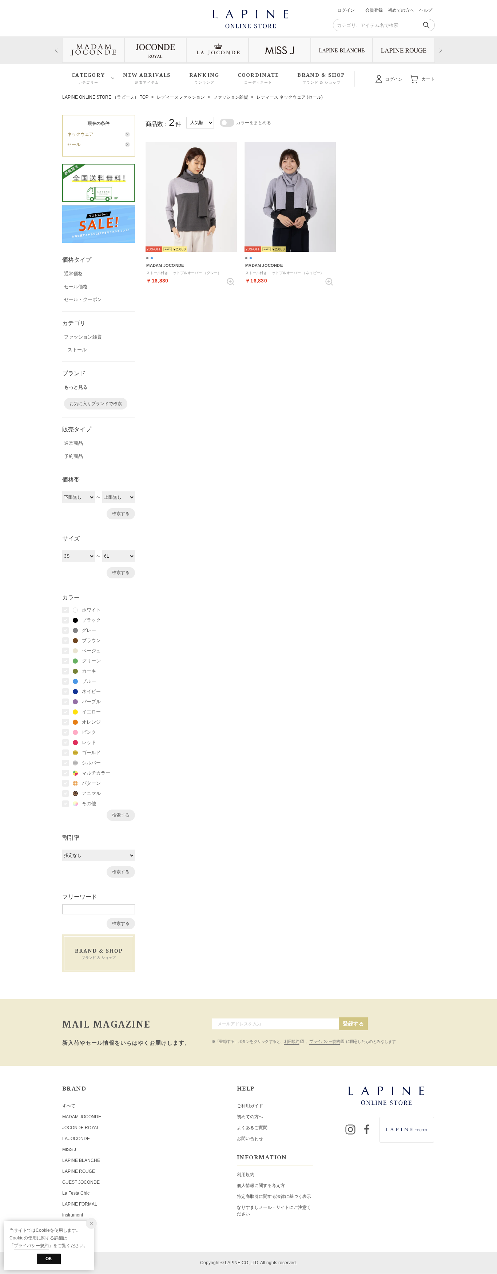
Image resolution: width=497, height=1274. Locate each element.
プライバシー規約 (324, 1041)
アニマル (91, 793)
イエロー (91, 712)
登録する (353, 1023)
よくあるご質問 (252, 1127)
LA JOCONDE (76, 1138)
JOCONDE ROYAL (80, 1127)
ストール (77, 349)
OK (48, 1258)
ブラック (91, 620)
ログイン (346, 10)
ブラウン (91, 640)
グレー (89, 630)
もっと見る (76, 387)
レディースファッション (181, 97)
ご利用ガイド (250, 1105)
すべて (68, 1105)
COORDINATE (258, 78)
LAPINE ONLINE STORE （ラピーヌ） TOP (105, 97)
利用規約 (291, 1041)
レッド (89, 742)
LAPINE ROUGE (78, 1171)
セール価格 (76, 286)
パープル (91, 701)
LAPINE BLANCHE (81, 1160)
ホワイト (91, 610)
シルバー (91, 762)
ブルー (89, 681)
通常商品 (73, 443)
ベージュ (91, 650)
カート (428, 78)
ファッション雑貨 (230, 97)
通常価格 (73, 273)
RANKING (204, 78)
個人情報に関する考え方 (261, 1185)
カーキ (89, 671)
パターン (91, 783)
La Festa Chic (76, 1193)
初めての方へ (401, 10)
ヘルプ (425, 10)
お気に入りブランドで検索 (95, 403)
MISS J (69, 1149)
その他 (89, 803)
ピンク (89, 732)
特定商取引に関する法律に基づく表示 (274, 1196)
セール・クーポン (83, 299)
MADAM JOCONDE (81, 1116)
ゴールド (91, 752)
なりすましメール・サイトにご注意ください (274, 1210)
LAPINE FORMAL (79, 1204)
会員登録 (374, 10)
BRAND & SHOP (321, 78)
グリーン (91, 661)
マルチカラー (96, 773)
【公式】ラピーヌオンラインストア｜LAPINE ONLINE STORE (250, 18)
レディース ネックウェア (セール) (290, 97)
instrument (72, 1215)
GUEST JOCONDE (81, 1182)
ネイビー (91, 691)
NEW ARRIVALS (147, 78)
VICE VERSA (75, 1225)
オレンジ (91, 722)
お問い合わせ (250, 1138)
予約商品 (73, 456)
